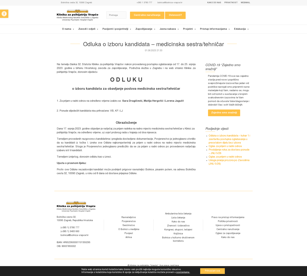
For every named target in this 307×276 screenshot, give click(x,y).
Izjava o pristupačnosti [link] (228, 225)
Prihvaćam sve (212, 271)
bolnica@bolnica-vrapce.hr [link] (169, 3)
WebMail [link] (245, 3)
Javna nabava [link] (168, 29)
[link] (4, 14)
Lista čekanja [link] (178, 218)
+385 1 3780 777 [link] (144, 3)
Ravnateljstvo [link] (129, 217)
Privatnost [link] (231, 3)
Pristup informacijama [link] (213, 29)
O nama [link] (66, 29)
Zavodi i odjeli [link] (86, 29)
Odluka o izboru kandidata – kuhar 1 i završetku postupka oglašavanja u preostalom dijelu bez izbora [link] (229, 139)
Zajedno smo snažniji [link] (224, 113)
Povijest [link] (129, 233)
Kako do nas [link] (214, 3)
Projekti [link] (188, 29)
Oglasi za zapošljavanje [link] (228, 233)
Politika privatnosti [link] (228, 221)
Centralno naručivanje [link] (147, 15)
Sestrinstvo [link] (128, 225)
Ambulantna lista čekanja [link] (178, 214)
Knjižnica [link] (178, 234)
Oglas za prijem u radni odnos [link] (225, 146)
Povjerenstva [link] (129, 221)
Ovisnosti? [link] (175, 15)
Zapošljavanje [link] (143, 29)
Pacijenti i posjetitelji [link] (115, 29)
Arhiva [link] (129, 237)
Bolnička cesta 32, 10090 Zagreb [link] (76, 3)
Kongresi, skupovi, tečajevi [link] (178, 230)
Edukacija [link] (240, 29)
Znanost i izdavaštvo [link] (178, 226)
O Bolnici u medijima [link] (128, 229)
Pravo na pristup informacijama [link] (228, 217)
